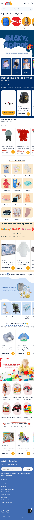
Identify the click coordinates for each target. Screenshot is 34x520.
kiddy (3, 345)
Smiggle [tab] (3, 87)
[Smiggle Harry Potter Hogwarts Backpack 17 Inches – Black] (24, 97)
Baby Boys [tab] (4, 236)
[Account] (28, 3)
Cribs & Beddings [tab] (24, 327)
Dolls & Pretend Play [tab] (17, 427)
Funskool (5, 446)
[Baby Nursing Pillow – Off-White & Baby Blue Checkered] (8, 337)
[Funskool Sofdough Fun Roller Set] (8, 437)
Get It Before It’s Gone (8, 119)
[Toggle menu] (2, 3)
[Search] (30, 9)
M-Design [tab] (18, 87)
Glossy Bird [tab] (26, 87)
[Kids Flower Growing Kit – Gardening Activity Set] (24, 437)
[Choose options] (13, 152)
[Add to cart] (28, 114)
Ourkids (19, 144)
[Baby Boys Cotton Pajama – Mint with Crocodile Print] (8, 135)
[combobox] (17, 9)
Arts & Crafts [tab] (5, 427)
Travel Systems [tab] (12, 327)
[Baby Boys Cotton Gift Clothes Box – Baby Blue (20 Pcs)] (8, 249)
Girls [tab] (23, 236)
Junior (4, 260)
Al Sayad (19, 260)
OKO (18, 446)
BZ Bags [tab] (10, 87)
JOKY (3, 144)
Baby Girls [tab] (12, 236)
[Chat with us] (30, 511)
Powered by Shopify (17, 517)
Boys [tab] (18, 236)
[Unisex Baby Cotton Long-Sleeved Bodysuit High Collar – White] (23, 249)
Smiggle (19, 106)
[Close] (31, 509)
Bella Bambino (21, 345)
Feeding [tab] (3, 327)
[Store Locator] (25, 3)
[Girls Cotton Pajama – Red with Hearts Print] (23, 135)
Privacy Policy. (8, 475)
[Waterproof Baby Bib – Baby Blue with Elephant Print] (24, 337)
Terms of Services (25, 474)
